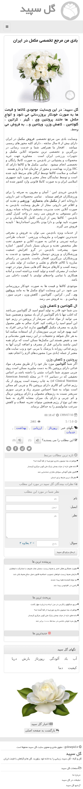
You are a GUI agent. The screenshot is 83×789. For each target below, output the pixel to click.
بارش (26, 658)
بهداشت (21, 428)
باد (66, 658)
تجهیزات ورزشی (66, 156)
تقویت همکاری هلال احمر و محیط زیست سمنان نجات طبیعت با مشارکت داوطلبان (43, 568)
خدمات (70, 432)
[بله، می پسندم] (37, 440)
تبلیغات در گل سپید (71, 780)
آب (75, 658)
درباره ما (76, 775)
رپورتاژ (53, 428)
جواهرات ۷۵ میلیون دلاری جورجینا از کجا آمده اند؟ (54, 461)
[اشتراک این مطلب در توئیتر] (29, 448)
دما (60, 668)
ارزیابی (37, 428)
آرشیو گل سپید (73, 785)
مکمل (13, 151)
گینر (68, 294)
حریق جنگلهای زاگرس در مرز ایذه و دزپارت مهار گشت (54, 604)
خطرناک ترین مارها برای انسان (63, 477)
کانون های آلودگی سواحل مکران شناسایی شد (57, 472)
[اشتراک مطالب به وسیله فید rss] (9, 448)
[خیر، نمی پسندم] (19, 440)
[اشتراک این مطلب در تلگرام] (22, 448)
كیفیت (72, 668)
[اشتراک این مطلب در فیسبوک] (16, 448)
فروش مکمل (25, 138)
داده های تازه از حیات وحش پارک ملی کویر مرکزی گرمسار (51, 466)
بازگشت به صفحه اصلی (40, 730)
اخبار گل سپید (40, 724)
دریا (14, 658)
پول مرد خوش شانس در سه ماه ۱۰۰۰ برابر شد (56, 621)
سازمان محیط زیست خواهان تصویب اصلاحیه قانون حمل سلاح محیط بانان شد (45, 574)
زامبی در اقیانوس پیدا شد (65, 585)
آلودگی (54, 658)
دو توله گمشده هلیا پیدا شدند (64, 580)
